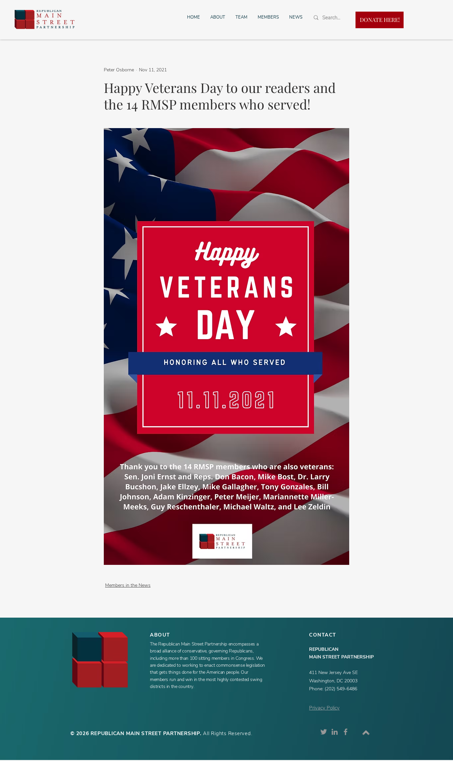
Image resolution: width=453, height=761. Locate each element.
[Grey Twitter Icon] (323, 731)
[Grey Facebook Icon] (345, 731)
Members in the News (128, 585)
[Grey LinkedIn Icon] (334, 731)
